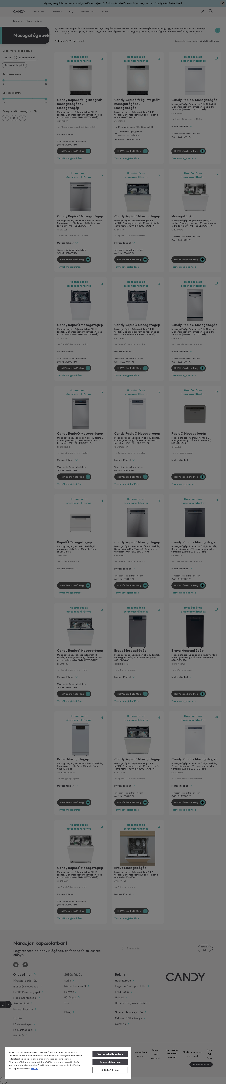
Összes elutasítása (110, 1062)
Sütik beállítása (110, 1070)
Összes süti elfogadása (110, 1054)
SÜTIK (34, 1068)
